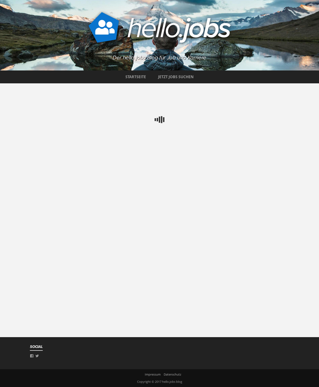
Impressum (153, 374)
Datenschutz (172, 374)
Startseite (135, 76)
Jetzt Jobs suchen (176, 76)
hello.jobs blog (172, 382)
